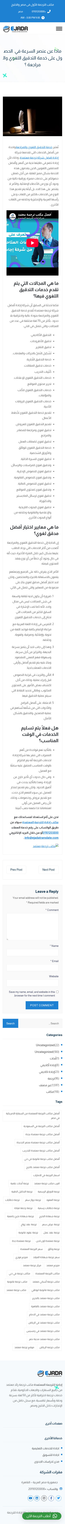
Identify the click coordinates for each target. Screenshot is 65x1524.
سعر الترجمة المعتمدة (31, 1249)
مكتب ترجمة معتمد (16, 1290)
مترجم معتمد (53, 1265)
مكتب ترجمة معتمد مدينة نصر (44, 1339)
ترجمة (51, 1078)
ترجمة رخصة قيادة (23, 1208)
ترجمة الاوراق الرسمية (49, 1191)
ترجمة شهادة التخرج (49, 1216)
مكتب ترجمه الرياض (49, 1347)
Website (53, 976)
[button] (41, 1516)
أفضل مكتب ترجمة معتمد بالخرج (43, 1167)
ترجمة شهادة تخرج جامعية (20, 1216)
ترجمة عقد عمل (51, 1232)
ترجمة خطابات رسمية (49, 1208)
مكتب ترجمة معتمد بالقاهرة (45, 1306)
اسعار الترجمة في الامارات (46, 1175)
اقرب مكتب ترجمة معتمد (47, 1183)
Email (54, 961)
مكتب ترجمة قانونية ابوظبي (45, 1290)
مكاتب (50, 1091)
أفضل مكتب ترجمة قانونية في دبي (42, 1158)
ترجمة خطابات (12, 1199)
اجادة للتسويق (50, 1454)
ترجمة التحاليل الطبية (21, 1191)
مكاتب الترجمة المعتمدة (47, 1273)
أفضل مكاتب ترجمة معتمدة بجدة (42, 1134)
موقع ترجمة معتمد (24, 1347)
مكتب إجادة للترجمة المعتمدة (40, 822)
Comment (52, 910)
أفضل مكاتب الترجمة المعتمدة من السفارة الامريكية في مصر (33, 1115)
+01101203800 (39, 11)
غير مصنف (45, 1085)
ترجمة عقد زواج (29, 1224)
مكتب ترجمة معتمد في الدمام (44, 1314)
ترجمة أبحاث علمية (19, 1183)
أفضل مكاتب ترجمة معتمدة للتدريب (41, 1150)
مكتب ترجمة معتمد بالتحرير (46, 1298)
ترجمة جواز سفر (33, 1199)
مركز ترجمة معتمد (32, 1265)
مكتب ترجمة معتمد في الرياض (44, 1322)
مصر (20, 11)
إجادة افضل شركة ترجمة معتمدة (39, 157)
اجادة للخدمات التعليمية (45, 1448)
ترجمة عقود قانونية (28, 1232)
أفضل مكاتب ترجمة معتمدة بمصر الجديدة (38, 1142)
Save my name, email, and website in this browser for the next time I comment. (32, 993)
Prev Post (16, 869)
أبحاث (53, 1058)
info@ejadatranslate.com (41, 837)
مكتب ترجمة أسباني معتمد (46, 1281)
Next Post (48, 869)
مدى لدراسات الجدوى (46, 1461)
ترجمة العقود (53, 1199)
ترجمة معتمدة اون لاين (48, 1240)
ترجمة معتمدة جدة (21, 1240)
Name (54, 945)
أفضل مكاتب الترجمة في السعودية (41, 1126)
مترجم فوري (21, 1257)
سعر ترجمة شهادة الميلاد (46, 1257)
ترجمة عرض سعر (51, 1224)
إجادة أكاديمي (48, 1065)
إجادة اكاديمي (47, 1071)
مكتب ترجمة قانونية (17, 1281)
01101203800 (50, 832)
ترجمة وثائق (54, 1249)
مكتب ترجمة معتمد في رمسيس (43, 1330)
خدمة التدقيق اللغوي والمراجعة (34, 147)
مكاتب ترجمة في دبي (19, 1273)
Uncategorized (45, 1045)
